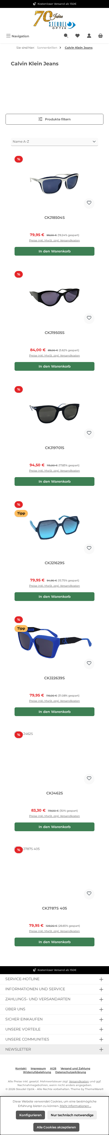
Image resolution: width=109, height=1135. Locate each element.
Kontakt (20, 1068)
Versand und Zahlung (75, 1068)
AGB (53, 1068)
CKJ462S (54, 793)
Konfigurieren (30, 1115)
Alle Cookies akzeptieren (56, 1127)
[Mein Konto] (89, 36)
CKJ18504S (54, 217)
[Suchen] (66, 36)
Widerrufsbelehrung (37, 1072)
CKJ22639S (54, 678)
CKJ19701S (54, 448)
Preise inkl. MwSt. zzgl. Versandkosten (54, 240)
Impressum (38, 1068)
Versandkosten (79, 1081)
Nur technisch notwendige (72, 1115)
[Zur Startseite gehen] (54, 20)
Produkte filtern (57, 119)
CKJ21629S (55, 563)
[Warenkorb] (100, 36)
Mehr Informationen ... (75, 1106)
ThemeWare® (94, 1089)
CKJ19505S (55, 333)
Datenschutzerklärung (70, 1072)
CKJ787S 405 (54, 908)
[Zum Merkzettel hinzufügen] (89, 203)
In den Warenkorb (55, 251)
